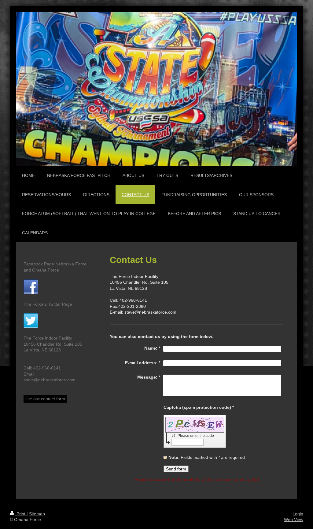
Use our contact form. (45, 398)
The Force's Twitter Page (48, 304)
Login (298, 513)
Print (21, 513)
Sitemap (37, 513)
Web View (293, 519)
